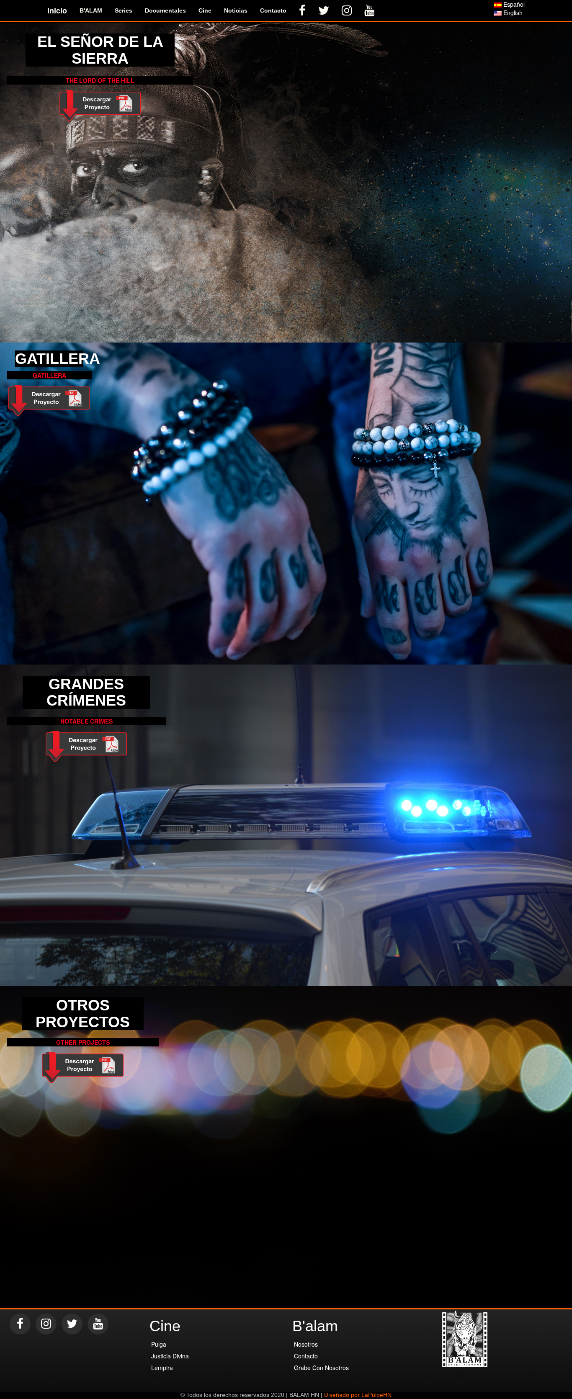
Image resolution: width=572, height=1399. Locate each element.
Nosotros (306, 1344)
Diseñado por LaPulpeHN (358, 1394)
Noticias (235, 10)
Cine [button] (204, 10)
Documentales (165, 10)
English (512, 12)
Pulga (158, 1344)
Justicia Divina (170, 1356)
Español (513, 4)
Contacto (273, 10)
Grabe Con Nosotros (321, 1367)
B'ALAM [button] (91, 10)
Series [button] (123, 10)
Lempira (162, 1367)
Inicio (57, 10)
